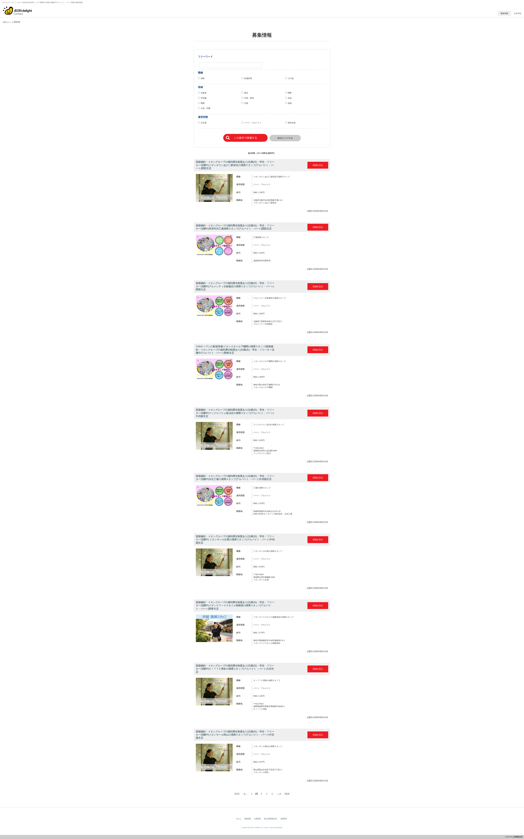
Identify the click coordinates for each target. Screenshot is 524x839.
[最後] (287, 793)
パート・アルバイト (252, 123)
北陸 (290, 98)
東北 (246, 93)
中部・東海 (249, 98)
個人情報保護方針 (270, 818)
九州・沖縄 (205, 108)
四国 (290, 103)
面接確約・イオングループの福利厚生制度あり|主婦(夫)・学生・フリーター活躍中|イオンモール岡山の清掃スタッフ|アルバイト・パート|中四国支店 (235, 734)
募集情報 (247, 818)
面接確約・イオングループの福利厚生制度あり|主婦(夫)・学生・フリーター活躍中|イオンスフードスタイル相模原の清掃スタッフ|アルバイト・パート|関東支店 (235, 605)
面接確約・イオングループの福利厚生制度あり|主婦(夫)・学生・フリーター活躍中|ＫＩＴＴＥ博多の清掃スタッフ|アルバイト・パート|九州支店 (235, 668)
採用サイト (7, 22)
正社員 (203, 123)
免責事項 (283, 818)
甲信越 (203, 98)
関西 (203, 103)
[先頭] (236, 793)
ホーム (238, 818)
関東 (290, 93)
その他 (291, 78)
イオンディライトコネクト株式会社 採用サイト (18, 10)
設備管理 (248, 78)
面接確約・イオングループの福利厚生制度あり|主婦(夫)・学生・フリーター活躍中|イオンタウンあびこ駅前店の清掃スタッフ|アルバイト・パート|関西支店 (235, 165)
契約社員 (291, 123)
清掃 (203, 78)
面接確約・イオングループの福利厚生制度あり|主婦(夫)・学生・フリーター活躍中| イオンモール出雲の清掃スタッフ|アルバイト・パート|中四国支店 (235, 539)
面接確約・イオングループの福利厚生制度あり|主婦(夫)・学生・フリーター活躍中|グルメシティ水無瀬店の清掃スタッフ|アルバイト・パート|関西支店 (235, 286)
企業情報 (257, 818)
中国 (246, 103)
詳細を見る (318, 165)
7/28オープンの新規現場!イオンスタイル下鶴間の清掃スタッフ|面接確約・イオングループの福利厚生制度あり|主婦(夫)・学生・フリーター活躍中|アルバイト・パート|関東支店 (235, 349)
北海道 (203, 93)
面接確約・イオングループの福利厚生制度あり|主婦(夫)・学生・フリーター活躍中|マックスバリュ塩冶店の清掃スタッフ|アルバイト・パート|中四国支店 (235, 413)
